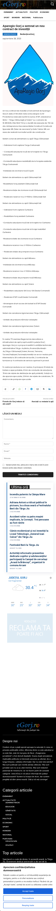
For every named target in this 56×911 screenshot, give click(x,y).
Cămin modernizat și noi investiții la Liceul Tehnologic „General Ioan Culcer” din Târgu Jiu (29, 533)
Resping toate (28, 905)
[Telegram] (31, 389)
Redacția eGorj (27, 34)
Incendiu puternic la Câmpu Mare (27, 494)
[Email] (37, 389)
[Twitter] (43, 389)
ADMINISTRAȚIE (10, 34)
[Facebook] (25, 389)
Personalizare (28, 898)
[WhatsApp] (19, 389)
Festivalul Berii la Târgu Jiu (24, 545)
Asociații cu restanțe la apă (42, 402)
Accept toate (28, 891)
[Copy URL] (13, 389)
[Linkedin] (49, 389)
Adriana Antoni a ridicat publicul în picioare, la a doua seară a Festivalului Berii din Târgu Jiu (30, 505)
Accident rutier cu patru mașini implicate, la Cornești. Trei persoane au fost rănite (29, 519)
